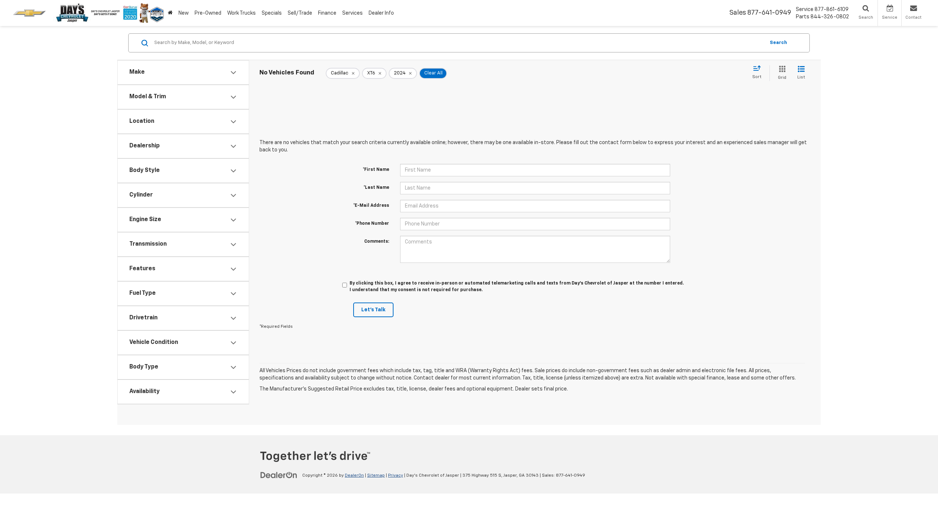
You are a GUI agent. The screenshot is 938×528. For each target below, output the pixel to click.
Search (778, 42)
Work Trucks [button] (241, 13)
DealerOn (354, 475)
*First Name (376, 170)
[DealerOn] (279, 475)
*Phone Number (372, 223)
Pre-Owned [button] (208, 13)
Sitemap (376, 475)
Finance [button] (327, 13)
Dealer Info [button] (381, 13)
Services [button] (352, 13)
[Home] (170, 13)
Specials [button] (272, 13)
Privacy (395, 475)
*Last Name (376, 188)
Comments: (376, 241)
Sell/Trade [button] (300, 13)
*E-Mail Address (371, 205)
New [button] (183, 13)
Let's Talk (373, 309)
